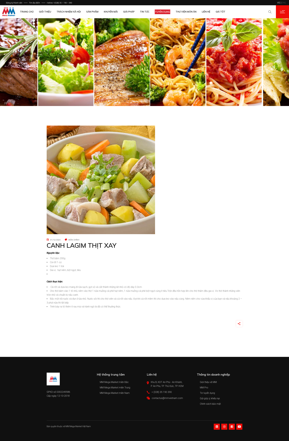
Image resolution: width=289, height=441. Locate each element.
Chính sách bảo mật (210, 403)
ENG (284, 3)
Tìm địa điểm (34, 3)
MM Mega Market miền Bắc (114, 382)
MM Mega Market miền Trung (115, 387)
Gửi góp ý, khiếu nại (210, 398)
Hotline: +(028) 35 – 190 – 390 (59, 3)
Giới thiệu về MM (208, 382)
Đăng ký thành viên (14, 3)
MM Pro (204, 387)
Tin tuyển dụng (207, 393)
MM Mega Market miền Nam (115, 393)
